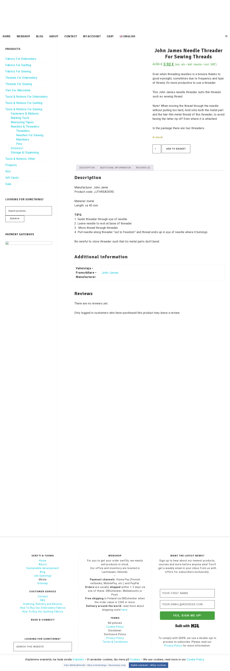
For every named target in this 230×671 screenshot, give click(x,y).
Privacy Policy (115, 638)
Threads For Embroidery (21, 78)
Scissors (17, 148)
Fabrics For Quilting (18, 65)
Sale (8, 184)
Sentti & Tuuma (115, 16)
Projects (11, 165)
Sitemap (42, 583)
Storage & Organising (25, 152)
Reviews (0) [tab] (143, 167)
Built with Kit (187, 626)
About (43, 564)
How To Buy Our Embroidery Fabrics (43, 608)
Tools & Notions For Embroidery (26, 97)
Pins (19, 144)
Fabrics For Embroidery (20, 59)
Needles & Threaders (25, 126)
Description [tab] (87, 167)
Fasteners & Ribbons (25, 114)
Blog (42, 572)
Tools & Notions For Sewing (23, 109)
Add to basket (176, 148)
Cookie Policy (115, 627)
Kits (8, 171)
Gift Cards (12, 178)
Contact (43, 596)
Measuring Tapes (22, 122)
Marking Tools (20, 118)
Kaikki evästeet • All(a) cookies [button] (148, 665)
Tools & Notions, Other (20, 159)
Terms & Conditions (115, 642)
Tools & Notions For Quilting (23, 103)
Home (42, 561)
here (124, 610)
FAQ (42, 600)
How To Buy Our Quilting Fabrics (42, 612)
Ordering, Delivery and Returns (42, 604)
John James (110, 273)
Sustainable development (42, 568)
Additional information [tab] (115, 167)
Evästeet (78, 659)
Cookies (135, 659)
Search (15, 218)
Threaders (23, 131)
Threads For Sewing (18, 84)
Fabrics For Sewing (18, 71)
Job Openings (43, 576)
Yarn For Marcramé (18, 90)
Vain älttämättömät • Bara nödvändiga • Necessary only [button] (95, 665)
